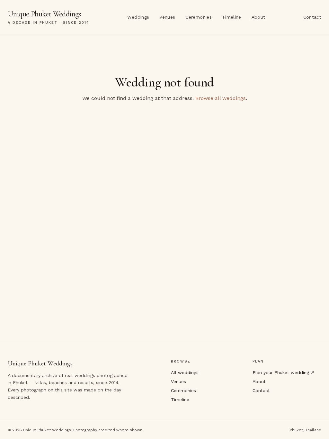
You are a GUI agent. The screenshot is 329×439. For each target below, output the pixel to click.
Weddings (138, 17)
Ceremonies (198, 17)
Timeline (231, 17)
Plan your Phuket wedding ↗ (284, 372)
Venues (167, 17)
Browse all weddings (220, 98)
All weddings (185, 372)
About (258, 17)
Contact (312, 17)
